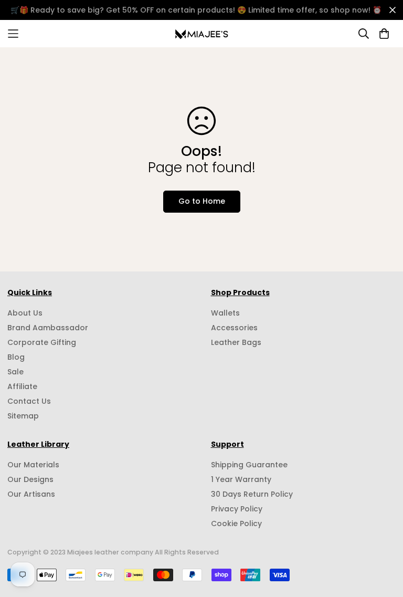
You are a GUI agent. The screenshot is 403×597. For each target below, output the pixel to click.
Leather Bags (236, 342)
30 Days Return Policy (252, 494)
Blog (16, 357)
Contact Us (29, 401)
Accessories (234, 327)
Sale (15, 371)
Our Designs (30, 479)
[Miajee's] (201, 33)
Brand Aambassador (47, 327)
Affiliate (22, 386)
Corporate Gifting (41, 342)
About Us (25, 313)
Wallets (225, 313)
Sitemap (23, 416)
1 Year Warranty (241, 479)
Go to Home (201, 201)
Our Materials (33, 464)
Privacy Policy (236, 509)
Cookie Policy (236, 523)
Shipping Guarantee (249, 464)
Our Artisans (31, 494)
